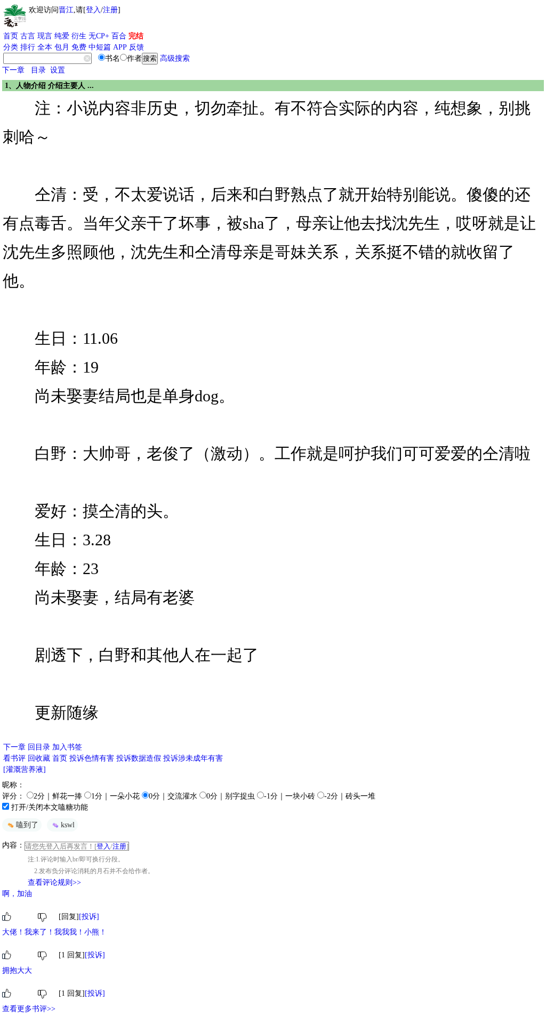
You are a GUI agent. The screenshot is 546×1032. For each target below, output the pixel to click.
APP (120, 47)
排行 (27, 47)
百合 (118, 36)
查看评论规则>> (54, 882)
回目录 (39, 747)
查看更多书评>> (28, 1009)
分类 (10, 47)
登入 (93, 10)
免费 (78, 47)
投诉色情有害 (91, 758)
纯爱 (61, 36)
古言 (27, 36)
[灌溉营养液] (24, 769)
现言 (44, 36)
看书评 (14, 758)
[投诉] (89, 917)
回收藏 (39, 758)
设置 (57, 70)
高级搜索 (175, 58)
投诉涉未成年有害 (193, 758)
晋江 (66, 10)
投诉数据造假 (138, 758)
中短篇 (100, 47)
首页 (10, 36)
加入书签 (67, 747)
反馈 (136, 47)
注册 (110, 10)
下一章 (13, 70)
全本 (44, 47)
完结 (136, 36)
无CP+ (99, 36)
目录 (38, 70)
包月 (61, 47)
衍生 (78, 36)
